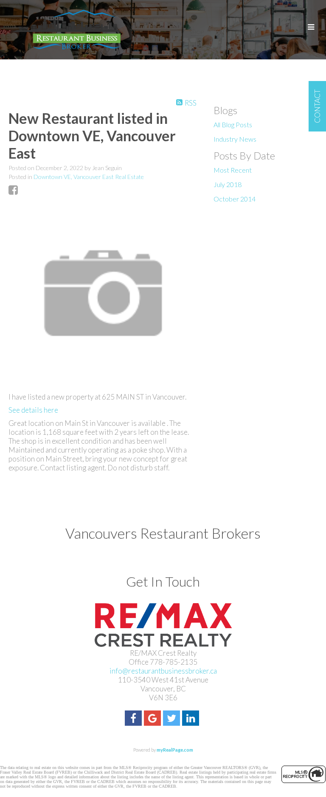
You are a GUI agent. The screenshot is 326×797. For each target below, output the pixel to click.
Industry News (235, 139)
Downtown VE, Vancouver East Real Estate (89, 176)
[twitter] (172, 719)
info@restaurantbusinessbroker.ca (163, 670)
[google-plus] (153, 719)
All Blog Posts (233, 124)
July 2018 (228, 184)
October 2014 (235, 199)
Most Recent (233, 170)
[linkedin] (191, 719)
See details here (33, 409)
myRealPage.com (175, 749)
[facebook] (134, 719)
